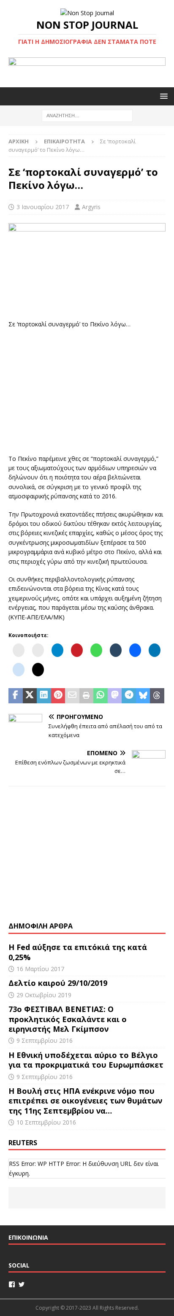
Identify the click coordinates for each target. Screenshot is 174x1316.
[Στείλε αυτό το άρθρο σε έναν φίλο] (72, 695)
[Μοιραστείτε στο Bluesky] (143, 695)
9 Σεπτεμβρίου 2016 (44, 1040)
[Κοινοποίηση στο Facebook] (15, 695)
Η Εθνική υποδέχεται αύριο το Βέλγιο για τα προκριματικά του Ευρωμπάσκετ (85, 1060)
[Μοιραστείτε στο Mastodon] (115, 695)
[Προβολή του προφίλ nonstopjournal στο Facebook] (11, 1284)
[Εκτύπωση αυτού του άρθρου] (86, 695)
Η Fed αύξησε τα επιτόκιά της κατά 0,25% (77, 952)
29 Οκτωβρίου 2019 (43, 995)
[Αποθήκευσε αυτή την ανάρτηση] (58, 695)
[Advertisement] (87, 390)
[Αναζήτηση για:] (87, 115)
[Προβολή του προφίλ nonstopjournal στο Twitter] (21, 1284)
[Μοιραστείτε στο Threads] (157, 695)
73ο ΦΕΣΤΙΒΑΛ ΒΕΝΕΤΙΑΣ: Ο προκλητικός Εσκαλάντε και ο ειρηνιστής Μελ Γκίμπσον (67, 1019)
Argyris (91, 207)
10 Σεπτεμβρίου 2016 (46, 1122)
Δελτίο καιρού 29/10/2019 (58, 983)
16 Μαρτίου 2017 (40, 969)
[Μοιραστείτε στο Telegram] (129, 695)
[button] (162, 95)
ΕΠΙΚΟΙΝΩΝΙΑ (28, 1237)
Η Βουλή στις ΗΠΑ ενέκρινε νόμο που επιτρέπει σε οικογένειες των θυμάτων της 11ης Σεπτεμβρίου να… (85, 1101)
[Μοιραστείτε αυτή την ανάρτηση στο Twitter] (30, 695)
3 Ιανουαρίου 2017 (42, 207)
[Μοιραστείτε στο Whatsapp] (100, 695)
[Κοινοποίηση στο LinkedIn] (44, 695)
